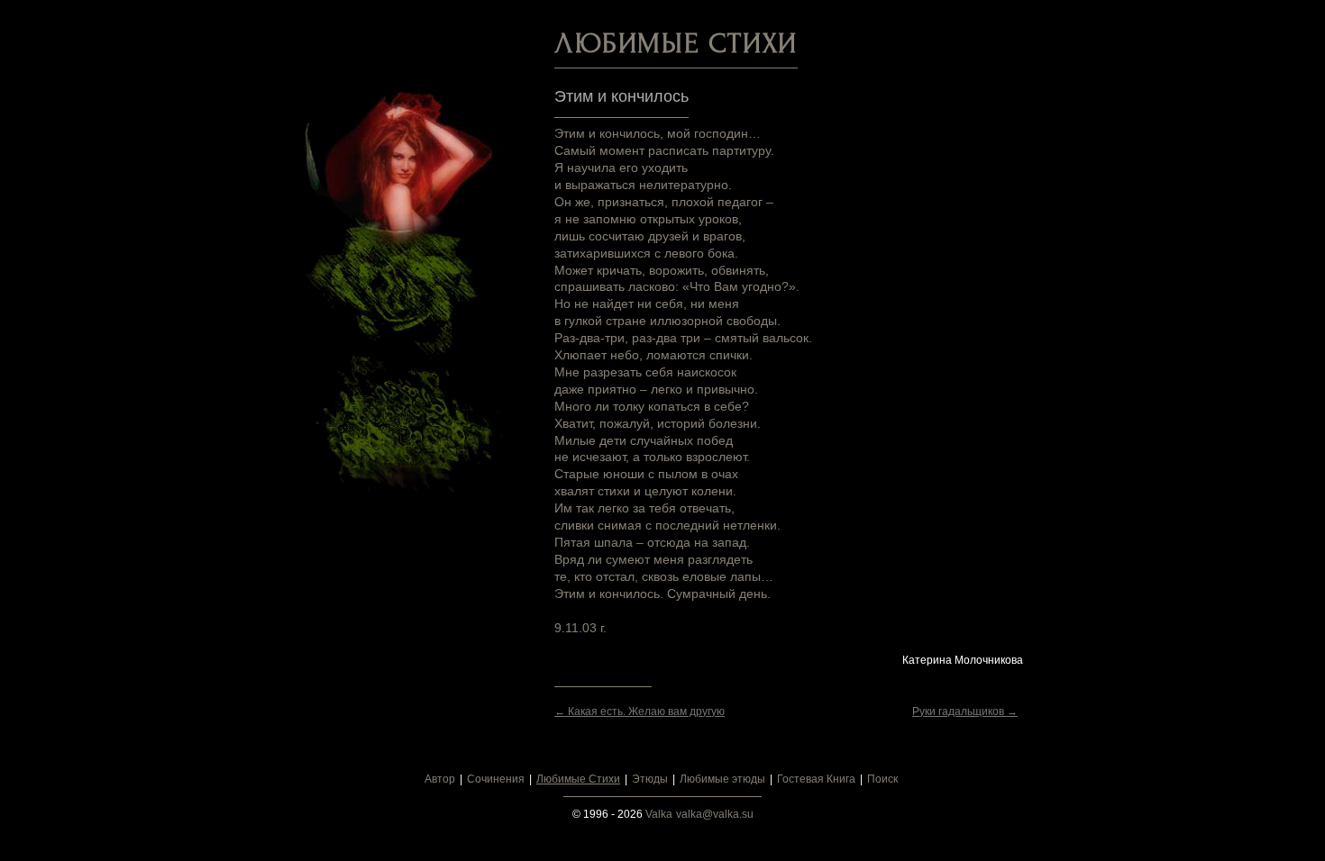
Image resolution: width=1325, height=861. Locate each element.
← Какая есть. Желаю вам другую (639, 711)
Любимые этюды (722, 779)
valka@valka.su (715, 814)
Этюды (650, 779)
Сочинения (496, 779)
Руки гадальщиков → (965, 711)
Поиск (882, 779)
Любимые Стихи (578, 779)
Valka (658, 814)
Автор (440, 779)
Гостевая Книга (816, 779)
